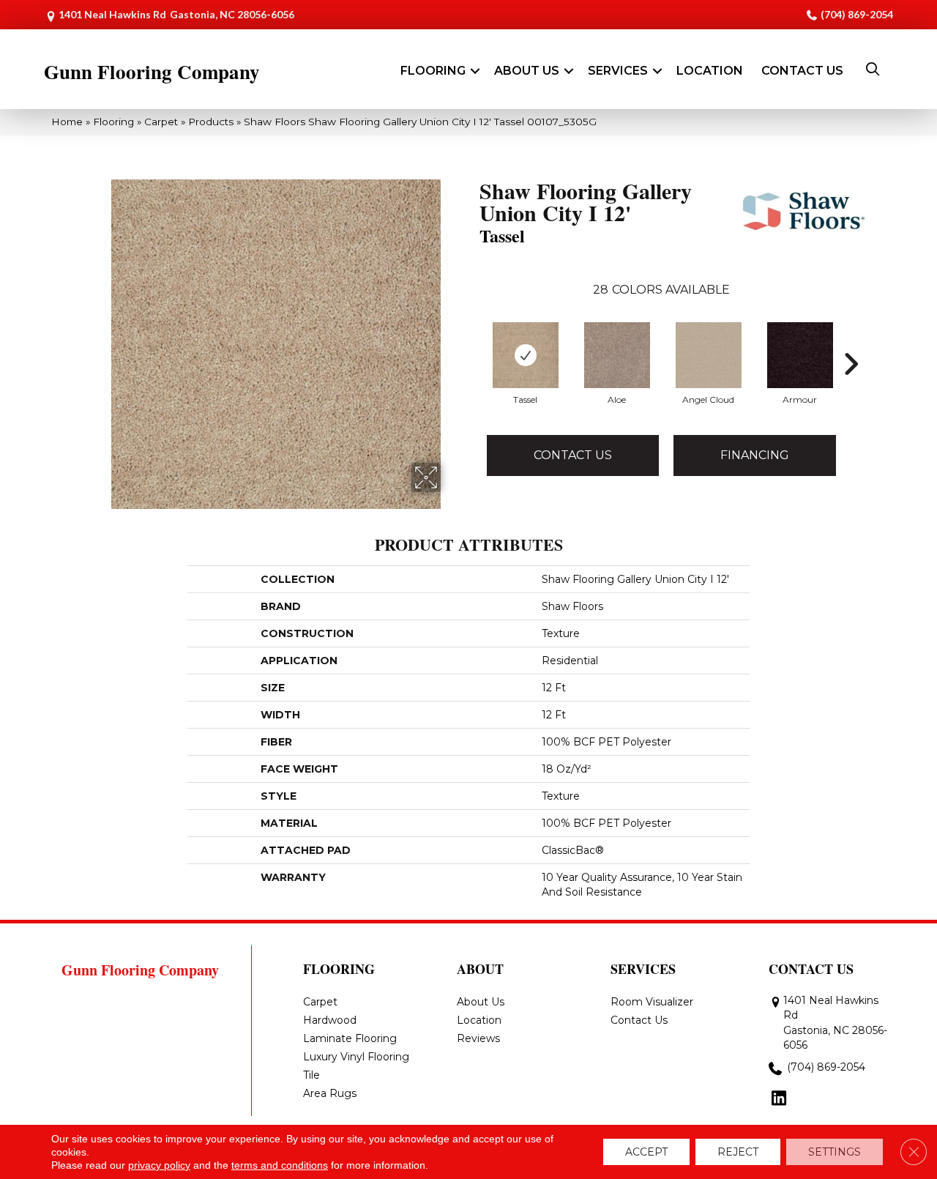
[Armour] (800, 355)
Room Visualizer (652, 1001)
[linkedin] (779, 1099)
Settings (834, 1151)
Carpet (161, 121)
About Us (526, 71)
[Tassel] (525, 355)
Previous (472, 342)
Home (67, 121)
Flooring (433, 71)
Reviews (478, 1038)
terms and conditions (279, 1165)
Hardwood (329, 1020)
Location (709, 71)
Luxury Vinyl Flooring (356, 1056)
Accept (646, 1151)
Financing (754, 455)
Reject (737, 1151)
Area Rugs (329, 1093)
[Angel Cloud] (708, 355)
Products (211, 121)
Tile (311, 1075)
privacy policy (159, 1165)
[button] (475, 71)
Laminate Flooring (350, 1038)
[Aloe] (617, 355)
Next (851, 342)
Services (618, 71)
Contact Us (802, 71)
